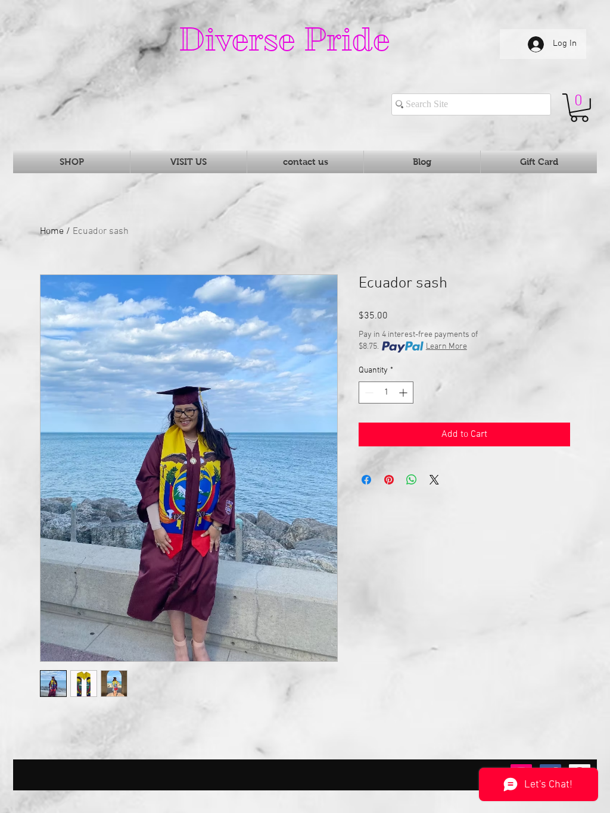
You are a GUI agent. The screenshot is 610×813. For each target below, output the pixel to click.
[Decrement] (367, 392)
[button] (579, 107)
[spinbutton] (386, 392)
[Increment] (404, 392)
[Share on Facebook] (366, 480)
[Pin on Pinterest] (389, 480)
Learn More (446, 347)
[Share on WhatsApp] (411, 480)
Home (52, 231)
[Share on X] (434, 480)
